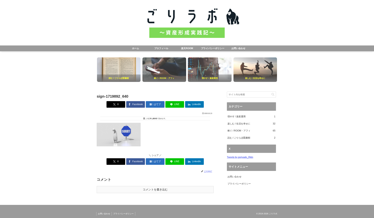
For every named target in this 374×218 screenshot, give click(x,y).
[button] (273, 94)
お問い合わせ (234, 176)
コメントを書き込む (155, 189)
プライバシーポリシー (239, 183)
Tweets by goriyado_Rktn (240, 157)
